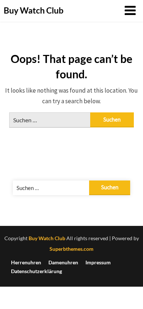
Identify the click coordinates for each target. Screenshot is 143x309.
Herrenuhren (26, 262)
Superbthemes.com (72, 249)
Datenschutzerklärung (36, 271)
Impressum (98, 262)
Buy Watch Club (33, 10)
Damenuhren (63, 262)
